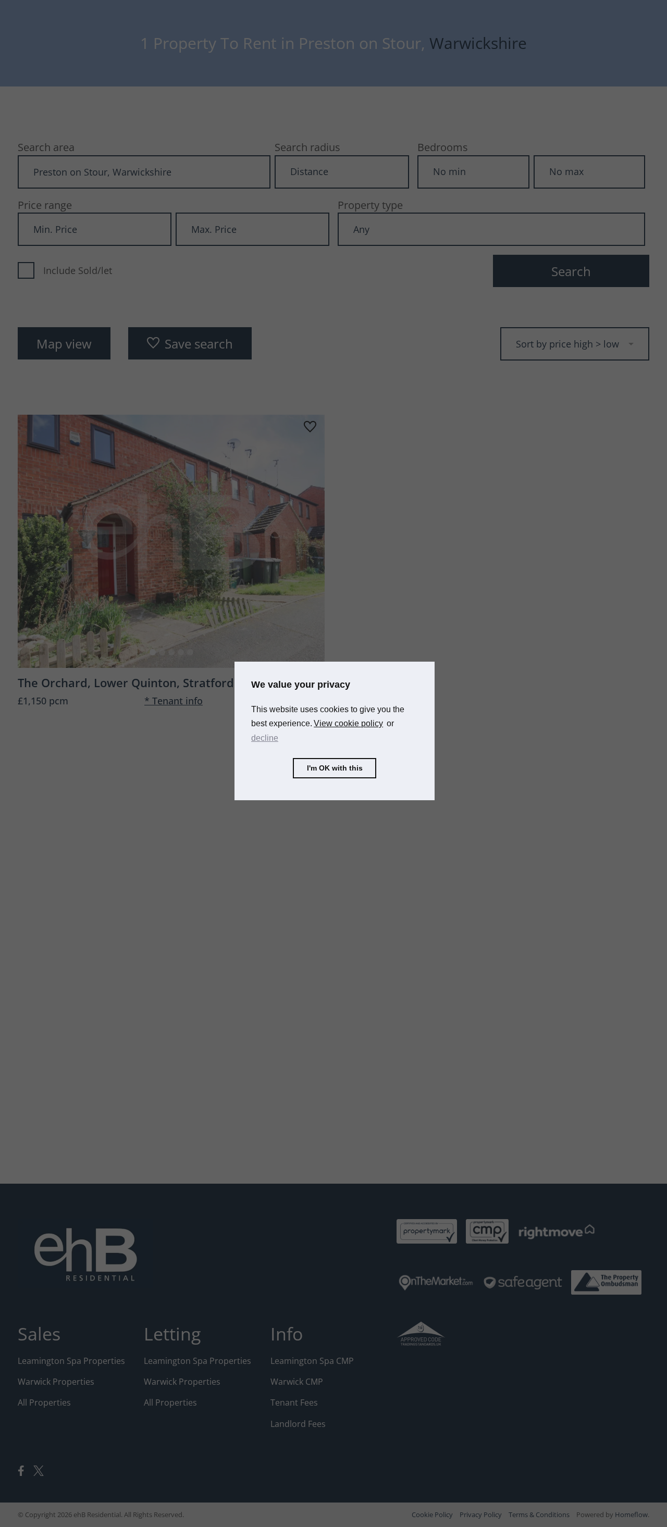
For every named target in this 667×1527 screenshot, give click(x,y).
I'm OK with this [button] (335, 768)
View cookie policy (348, 723)
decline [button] (264, 737)
